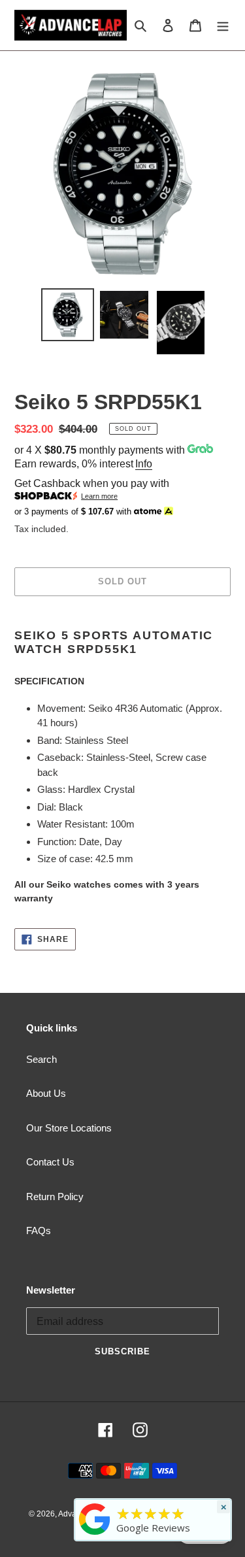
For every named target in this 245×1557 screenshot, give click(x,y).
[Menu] (223, 25)
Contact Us (50, 1161)
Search (41, 1059)
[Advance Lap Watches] (95, 1534)
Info (143, 463)
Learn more (99, 496)
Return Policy (55, 1196)
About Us (46, 1093)
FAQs (38, 1230)
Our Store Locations (69, 1127)
